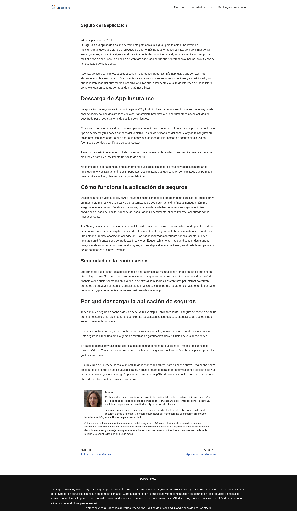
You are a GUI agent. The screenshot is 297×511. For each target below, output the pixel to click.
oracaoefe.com (97, 508)
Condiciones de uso (186, 508)
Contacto (205, 508)
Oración (179, 7)
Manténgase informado (232, 7)
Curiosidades (197, 7)
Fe (211, 7)
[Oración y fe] (61, 7)
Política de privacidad (159, 508)
